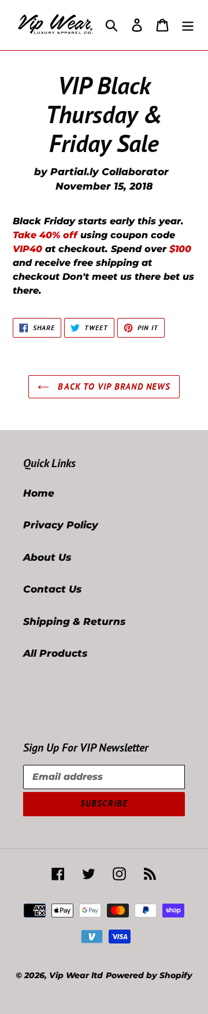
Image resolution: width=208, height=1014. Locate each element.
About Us (47, 557)
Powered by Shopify (149, 975)
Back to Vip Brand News (112, 386)
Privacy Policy (60, 525)
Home (38, 493)
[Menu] (187, 25)
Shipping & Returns (74, 621)
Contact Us (52, 589)
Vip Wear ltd (76, 975)
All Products (55, 653)
